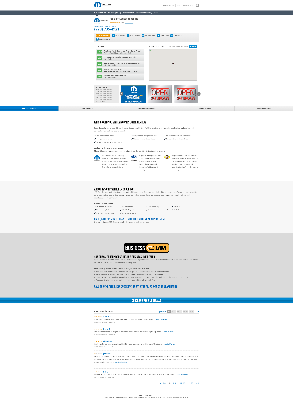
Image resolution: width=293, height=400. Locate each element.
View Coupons (135, 35)
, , (105, 26)
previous (162, 312)
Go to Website (120, 35)
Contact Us (178, 35)
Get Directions (150, 35)
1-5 (169, 312)
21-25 (191, 312)
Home (140, 395)
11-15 (179, 312)
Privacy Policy (149, 395)
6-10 (173, 312)
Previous (121, 94)
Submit (193, 47)
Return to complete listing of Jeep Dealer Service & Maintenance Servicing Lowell (127, 13)
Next (199, 94)
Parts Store (165, 35)
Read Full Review (161, 319)
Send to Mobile (104, 39)
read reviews (129, 23)
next (197, 312)
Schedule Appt (104, 35)
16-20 (185, 312)
